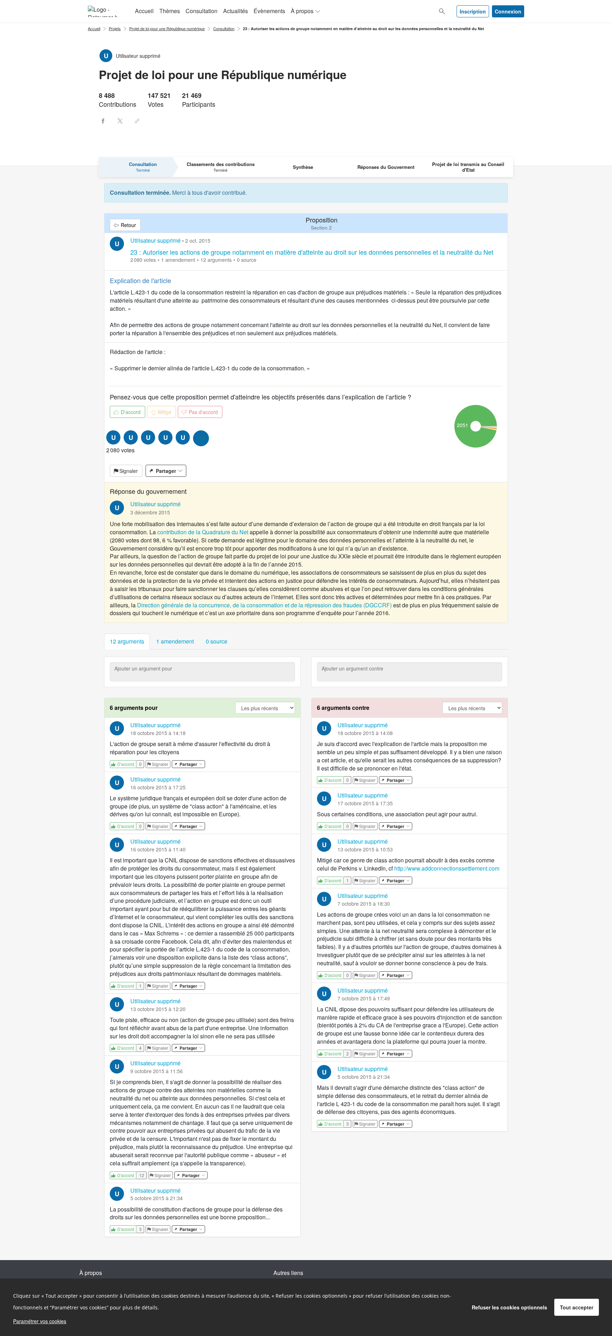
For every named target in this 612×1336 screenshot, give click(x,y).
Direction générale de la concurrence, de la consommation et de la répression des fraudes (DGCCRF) (264, 605)
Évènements (269, 11)
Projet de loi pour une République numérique (167, 28)
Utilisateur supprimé (155, 240)
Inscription (473, 11)
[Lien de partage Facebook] (103, 121)
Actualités (235, 11)
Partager (166, 470)
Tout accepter (576, 1307)
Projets (115, 28)
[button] (127, 642)
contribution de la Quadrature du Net (202, 532)
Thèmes (169, 11)
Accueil (144, 11)
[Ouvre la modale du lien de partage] (137, 121)
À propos (302, 11)
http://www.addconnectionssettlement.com (446, 868)
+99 (201, 438)
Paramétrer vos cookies (39, 1321)
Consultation (201, 11)
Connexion (508, 11)
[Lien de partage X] (120, 121)
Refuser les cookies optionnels (509, 1307)
